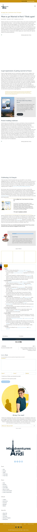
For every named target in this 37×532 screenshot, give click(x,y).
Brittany (4, 484)
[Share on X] (1, 267)
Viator (21, 297)
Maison (4, 505)
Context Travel (9, 303)
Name (3, 373)
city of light (19, 219)
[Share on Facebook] (1, 265)
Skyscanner (21, 270)
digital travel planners (22, 327)
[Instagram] (18, 527)
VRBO (23, 284)
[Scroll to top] (34, 527)
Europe (4, 470)
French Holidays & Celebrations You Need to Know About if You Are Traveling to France (28, 348)
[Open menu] (35, 6)
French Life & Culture (7, 490)
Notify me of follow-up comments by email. (11, 376)
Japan (4, 472)
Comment (3, 358)
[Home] (1, 12)
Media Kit (5, 514)
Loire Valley (5, 487)
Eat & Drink (5, 501)
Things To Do (6, 14)
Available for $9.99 (23, 211)
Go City (25, 302)
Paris (4, 482)
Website (27, 373)
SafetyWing (13, 318)
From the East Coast (18, 272)
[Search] (34, 426)
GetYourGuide (28, 297)
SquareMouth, (20, 318)
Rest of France (6, 489)
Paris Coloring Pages (30, 1)
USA (4, 469)
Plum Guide (29, 284)
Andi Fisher (4, 19)
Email (15, 373)
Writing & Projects (6, 517)
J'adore (4, 499)
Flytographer (17, 310)
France (2, 14)
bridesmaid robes (4, 195)
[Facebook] (21, 527)
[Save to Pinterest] (1, 269)
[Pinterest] (16, 527)
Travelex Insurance (28, 318)
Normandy (5, 486)
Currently (5, 502)
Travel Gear (5, 474)
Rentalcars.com (21, 287)
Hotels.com (24, 281)
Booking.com (17, 281)
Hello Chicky (26, 530)
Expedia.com (28, 270)
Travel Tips (5, 475)
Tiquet (32, 306)
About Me (5, 513)
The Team (5, 516)
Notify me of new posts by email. (9, 378)
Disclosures (5, 519)
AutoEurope (14, 288)
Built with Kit (18, 342)
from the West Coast (22, 271)
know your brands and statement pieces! (21, 186)
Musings (4, 504)
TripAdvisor (21, 283)
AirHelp (7, 323)
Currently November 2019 (6, 347)
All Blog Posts (18, 525)
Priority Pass (28, 275)
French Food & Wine (7, 492)
